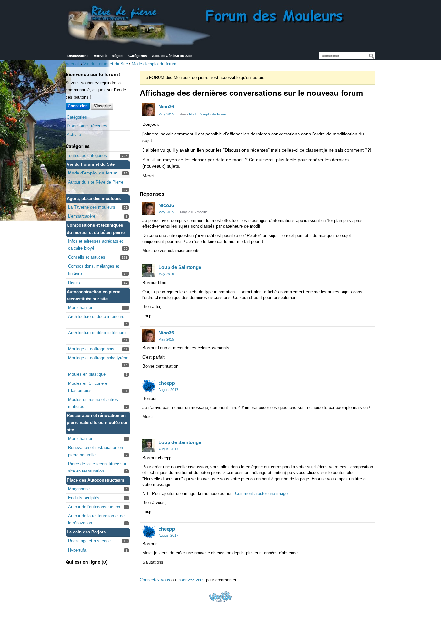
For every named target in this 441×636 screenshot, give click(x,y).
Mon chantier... (82, 307)
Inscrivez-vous (191, 579)
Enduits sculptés (83, 497)
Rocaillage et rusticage (89, 540)
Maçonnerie (79, 488)
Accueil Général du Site (172, 56)
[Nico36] (148, 109)
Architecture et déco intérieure (96, 316)
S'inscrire (102, 106)
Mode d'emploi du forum (93, 173)
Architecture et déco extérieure (97, 332)
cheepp (167, 383)
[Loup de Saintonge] (148, 270)
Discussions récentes (87, 126)
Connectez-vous (155, 579)
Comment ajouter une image (261, 493)
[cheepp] (148, 386)
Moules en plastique (87, 374)
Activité (100, 56)
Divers (74, 282)
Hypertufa (77, 550)
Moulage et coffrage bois (91, 348)
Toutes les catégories (87, 155)
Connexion (77, 106)
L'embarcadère (81, 216)
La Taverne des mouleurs (91, 207)
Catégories (137, 56)
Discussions (77, 56)
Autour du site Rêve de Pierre (95, 182)
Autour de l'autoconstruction (94, 506)
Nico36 (166, 106)
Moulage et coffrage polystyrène (98, 357)
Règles (117, 56)
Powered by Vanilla (220, 596)
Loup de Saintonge (180, 267)
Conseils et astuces (86, 257)
